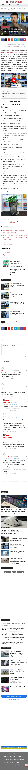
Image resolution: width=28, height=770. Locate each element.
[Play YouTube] (14, 80)
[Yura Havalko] (6, 267)
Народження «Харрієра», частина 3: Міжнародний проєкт (17, 671)
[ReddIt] (12, 39)
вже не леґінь (14, 404)
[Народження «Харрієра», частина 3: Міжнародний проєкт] (5, 672)
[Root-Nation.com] (14, 2)
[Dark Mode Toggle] (26, 765)
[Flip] (24, 39)
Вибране (17, 321)
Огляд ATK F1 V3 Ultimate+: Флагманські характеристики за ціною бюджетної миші (12, 531)
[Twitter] (7, 572)
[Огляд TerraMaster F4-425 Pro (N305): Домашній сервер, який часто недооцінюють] (5, 539)
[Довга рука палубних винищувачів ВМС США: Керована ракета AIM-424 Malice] (5, 654)
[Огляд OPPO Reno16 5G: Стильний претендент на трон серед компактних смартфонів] (5, 663)
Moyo (4, 255)
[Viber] (21, 39)
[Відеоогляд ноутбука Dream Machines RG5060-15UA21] (5, 305)
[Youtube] (14, 274)
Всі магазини (6, 252)
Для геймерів (5, 323)
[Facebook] (2, 39)
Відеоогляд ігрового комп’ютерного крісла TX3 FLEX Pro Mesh (17, 313)
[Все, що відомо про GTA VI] (5, 689)
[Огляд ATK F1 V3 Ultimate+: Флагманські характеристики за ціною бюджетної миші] (14, 522)
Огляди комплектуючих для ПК (16, 8)
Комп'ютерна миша (14, 323)
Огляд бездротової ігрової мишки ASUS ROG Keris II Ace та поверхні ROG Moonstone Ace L (15, 237)
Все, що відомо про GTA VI (17, 686)
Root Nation (4, 8)
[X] (5, 39)
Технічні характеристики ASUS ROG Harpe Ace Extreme (14, 94)
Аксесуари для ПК (5, 9)
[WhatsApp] (18, 39)
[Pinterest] (9, 39)
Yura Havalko (15, 261)
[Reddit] (15, 572)
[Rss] (5, 572)
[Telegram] (15, 39)
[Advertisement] (14, 596)
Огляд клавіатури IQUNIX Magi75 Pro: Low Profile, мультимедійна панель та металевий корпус (13, 511)
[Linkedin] (13, 572)
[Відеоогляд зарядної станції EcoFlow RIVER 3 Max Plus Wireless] (5, 296)
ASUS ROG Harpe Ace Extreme (12, 52)
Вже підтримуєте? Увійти (14, 699)
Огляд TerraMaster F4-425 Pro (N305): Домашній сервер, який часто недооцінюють (18, 538)
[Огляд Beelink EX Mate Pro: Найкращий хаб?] (5, 553)
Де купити (5, 97)
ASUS (7, 321)
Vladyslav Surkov (15, 417)
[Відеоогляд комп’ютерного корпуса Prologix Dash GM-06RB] (5, 286)
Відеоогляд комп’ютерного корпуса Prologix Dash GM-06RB (17, 285)
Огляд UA (22, 323)
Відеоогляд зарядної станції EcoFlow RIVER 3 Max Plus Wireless (17, 294)
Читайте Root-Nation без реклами (14, 696)
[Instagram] (12, 274)
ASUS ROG (11, 321)
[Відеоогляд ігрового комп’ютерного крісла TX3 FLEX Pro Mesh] (5, 314)
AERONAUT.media (13, 223)
